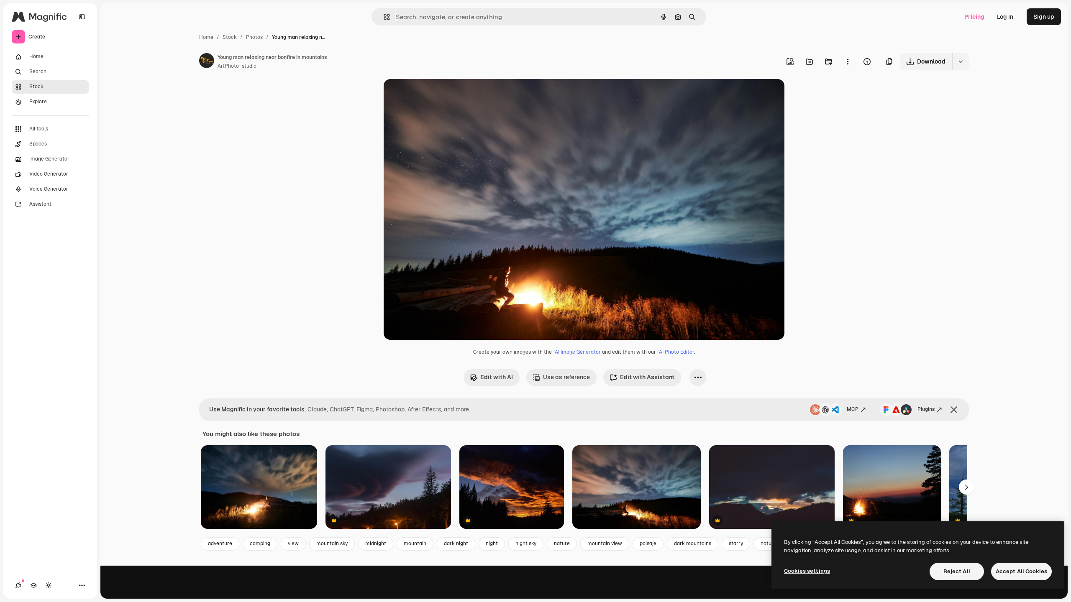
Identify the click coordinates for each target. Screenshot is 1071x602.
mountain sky (332, 543)
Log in (1005, 16)
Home (206, 37)
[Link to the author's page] (206, 62)
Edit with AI (496, 377)
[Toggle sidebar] (82, 16)
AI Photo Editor (676, 352)
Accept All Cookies (1021, 571)
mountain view (604, 543)
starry (736, 543)
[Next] (966, 487)
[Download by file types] (960, 61)
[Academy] (33, 585)
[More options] (847, 61)
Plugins (926, 409)
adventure (220, 543)
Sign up (1043, 16)
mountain (415, 543)
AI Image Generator (578, 352)
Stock (230, 37)
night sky (525, 543)
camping (260, 543)
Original (437, 95)
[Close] (954, 410)
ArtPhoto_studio (237, 66)
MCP (852, 409)
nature (562, 543)
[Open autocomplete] (383, 17)
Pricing (974, 16)
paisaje (648, 543)
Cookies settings (807, 570)
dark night (456, 543)
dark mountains (692, 543)
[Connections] (18, 585)
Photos (254, 37)
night (492, 543)
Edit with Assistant (647, 377)
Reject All (956, 571)
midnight (375, 543)
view (293, 543)
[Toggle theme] (48, 585)
